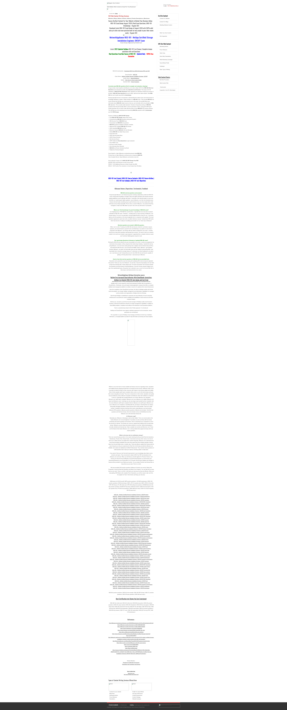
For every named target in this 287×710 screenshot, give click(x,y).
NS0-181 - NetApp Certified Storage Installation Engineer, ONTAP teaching (131, 552)
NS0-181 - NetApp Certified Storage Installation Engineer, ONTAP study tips (131, 521)
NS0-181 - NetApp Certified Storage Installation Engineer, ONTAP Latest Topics (131, 518)
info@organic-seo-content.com (141, 705)
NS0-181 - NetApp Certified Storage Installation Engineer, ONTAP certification (131, 586)
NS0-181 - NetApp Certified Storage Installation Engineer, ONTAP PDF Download (131, 505)
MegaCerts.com (131, 673)
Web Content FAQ (164, 83)
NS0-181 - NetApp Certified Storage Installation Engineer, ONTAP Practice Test (131, 577)
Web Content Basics (164, 77)
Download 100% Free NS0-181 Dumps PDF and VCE (137, 71)
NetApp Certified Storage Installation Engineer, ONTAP (134, 76)
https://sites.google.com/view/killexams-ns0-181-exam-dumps (131, 642)
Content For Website (165, 18)
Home (116, 13)
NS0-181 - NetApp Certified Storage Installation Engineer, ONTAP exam (131, 527)
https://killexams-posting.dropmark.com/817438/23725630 (131, 626)
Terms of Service (134, 707)
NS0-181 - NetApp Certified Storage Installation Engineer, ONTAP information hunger (131, 554)
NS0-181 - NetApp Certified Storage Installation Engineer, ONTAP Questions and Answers (131, 534)
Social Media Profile (164, 63)
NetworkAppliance (135, 78)
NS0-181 (135, 74)
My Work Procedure (164, 79)
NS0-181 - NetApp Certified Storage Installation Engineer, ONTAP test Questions (131, 510)
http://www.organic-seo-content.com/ (131, 674)
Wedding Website (164, 25)
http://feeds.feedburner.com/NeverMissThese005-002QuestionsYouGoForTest (131, 641)
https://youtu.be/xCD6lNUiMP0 (131, 644)
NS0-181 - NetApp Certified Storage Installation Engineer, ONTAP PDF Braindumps (131, 545)
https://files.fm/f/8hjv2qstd (131, 648)
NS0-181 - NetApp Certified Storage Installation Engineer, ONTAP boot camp (131, 498)
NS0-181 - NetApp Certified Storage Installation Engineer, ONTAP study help (131, 550)
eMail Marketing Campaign (166, 59)
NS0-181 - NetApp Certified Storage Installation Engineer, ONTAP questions (131, 500)
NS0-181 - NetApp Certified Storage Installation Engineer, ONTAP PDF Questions (131, 501)
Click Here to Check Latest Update (133, 80)
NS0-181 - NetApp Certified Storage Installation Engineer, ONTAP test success (131, 525)
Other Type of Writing (165, 69)
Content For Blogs (164, 21)
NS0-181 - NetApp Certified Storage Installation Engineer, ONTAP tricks (131, 575)
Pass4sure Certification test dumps (131, 662)
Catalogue (162, 66)
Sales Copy (162, 53)
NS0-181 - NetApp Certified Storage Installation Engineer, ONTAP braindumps (131, 496)
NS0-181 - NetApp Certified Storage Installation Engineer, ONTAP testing (131, 494)
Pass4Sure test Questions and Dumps (131, 664)
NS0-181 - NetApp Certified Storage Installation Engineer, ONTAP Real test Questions (131, 543)
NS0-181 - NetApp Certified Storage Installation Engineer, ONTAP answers (131, 519)
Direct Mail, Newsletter (165, 56)
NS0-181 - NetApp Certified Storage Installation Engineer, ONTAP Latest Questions (131, 548)
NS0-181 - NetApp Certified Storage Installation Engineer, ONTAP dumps (131, 509)
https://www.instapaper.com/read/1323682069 (131, 628)
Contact (148, 9)
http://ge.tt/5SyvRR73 (131, 635)
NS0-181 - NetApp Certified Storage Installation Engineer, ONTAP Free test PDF (131, 536)
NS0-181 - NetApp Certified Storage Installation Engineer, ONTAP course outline (131, 555)
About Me (116, 9)
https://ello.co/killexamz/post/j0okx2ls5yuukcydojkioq (131, 632)
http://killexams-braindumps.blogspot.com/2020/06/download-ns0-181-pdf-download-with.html (131, 623)
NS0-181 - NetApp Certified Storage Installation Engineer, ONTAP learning (131, 541)
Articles (164, 9)
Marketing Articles (164, 46)
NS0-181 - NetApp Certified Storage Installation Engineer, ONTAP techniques (131, 588)
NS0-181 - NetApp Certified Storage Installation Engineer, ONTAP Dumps (131, 530)
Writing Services (138, 9)
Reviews (156, 9)
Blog (171, 9)
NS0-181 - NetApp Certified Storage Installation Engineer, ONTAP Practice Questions (131, 528)
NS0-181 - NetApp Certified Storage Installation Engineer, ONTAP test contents (131, 572)
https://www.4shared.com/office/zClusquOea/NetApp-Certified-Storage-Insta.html (131, 633)
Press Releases (163, 49)
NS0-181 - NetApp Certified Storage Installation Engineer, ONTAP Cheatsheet (131, 514)
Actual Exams (126, 9)
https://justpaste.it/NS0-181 (131, 646)
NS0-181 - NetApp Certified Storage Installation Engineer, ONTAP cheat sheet (131, 532)
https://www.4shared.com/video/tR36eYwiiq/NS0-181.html (131, 630)
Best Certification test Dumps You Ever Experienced (131, 599)
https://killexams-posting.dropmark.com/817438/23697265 (131, 624)
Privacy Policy (142, 707)
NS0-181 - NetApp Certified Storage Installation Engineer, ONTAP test (131, 546)
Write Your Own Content (165, 32)
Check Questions (135, 81)
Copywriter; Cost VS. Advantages (167, 90)
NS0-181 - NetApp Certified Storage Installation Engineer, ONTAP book (131, 568)
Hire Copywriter (163, 36)
